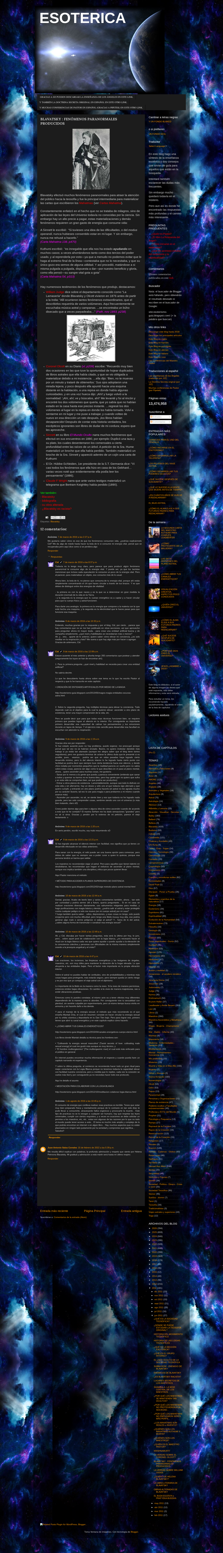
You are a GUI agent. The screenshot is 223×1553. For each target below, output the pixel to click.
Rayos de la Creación (159, 1130)
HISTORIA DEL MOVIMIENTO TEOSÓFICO (168, 1335)
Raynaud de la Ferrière (160, 1126)
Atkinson (153, 805)
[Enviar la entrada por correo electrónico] (46, 517)
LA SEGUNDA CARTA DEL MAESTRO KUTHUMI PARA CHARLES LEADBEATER (171, 533)
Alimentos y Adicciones (160, 769)
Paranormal (154, 1095)
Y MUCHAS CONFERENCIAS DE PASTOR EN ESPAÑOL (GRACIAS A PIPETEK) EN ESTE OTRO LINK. (91, 107)
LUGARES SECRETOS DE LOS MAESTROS (166, 1382)
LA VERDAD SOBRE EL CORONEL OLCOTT (165, 1456)
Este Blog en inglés (158, 339)
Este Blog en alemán (159, 350)
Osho (151, 1088)
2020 (154, 1252)
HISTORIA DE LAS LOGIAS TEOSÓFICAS (167, 1341)
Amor (151, 776)
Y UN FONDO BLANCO (160, 121)
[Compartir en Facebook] (60, 517)
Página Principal (94, 1210)
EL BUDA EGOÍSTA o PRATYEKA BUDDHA (165, 1497)
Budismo (153, 830)
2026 (154, 1228)
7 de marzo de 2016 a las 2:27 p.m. (75, 537)
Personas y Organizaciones (162, 1098)
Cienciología (154, 855)
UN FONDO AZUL (157, 134)
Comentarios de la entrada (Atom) (70, 1217)
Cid (57, 562)
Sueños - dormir (156, 1197)
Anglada (153, 787)
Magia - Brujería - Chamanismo (164, 1026)
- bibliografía (48, 500)
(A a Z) (152, 752)
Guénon (152, 938)
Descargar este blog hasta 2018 (164, 332)
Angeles (152, 783)
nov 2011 (159, 1295)
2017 (154, 1264)
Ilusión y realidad (157, 970)
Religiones (154, 1141)
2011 (154, 1288)
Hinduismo (154, 959)
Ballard (152, 819)
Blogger (134, 1532)
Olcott (151, 1084)
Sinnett (152, 1181)
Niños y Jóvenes (156, 1073)
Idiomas (152, 967)
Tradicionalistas (156, 1208)
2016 (154, 1268)
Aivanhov (153, 765)
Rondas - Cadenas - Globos (162, 1152)
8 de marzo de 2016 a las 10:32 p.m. (83, 621)
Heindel (152, 952)
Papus (152, 1091)
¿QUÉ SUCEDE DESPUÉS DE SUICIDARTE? (168, 638)
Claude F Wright (56, 480)
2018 (154, 1260)
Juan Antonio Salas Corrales (62, 1148)
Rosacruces (154, 1155)
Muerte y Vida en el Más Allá (162, 1066)
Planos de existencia (158, 1102)
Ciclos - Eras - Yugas (159, 848)
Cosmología (154, 866)
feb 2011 (158, 1515)
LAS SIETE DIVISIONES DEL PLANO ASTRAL (169, 561)
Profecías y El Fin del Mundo (162, 1112)
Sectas (152, 1170)
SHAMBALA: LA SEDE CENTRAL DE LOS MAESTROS (164, 1389)
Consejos (153, 859)
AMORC (153, 779)
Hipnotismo (154, 963)
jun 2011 (158, 1315)
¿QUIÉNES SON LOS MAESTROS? (164, 1439)
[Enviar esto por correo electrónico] (52, 517)
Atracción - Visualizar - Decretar (164, 812)
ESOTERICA (82, 18)
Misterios (153, 1062)
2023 (154, 1240)
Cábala (152, 834)
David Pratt (154, 884)
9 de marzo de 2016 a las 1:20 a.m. (83, 826)
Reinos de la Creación (159, 1137)
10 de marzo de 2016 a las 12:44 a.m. (84, 896)
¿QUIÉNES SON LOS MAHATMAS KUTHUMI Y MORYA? (167, 1431)
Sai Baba (153, 1162)
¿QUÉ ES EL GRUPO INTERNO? (164, 1354)
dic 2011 (158, 1291)
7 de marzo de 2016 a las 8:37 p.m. (80, 562)
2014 (154, 1276)
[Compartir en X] (57, 517)
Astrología (153, 801)
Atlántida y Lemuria (158, 808)
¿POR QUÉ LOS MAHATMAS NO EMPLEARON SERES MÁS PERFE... (168, 1416)
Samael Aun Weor (157, 1166)
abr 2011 (159, 1507)
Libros (152, 1013)
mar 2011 (159, 1511)
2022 (154, 1244)
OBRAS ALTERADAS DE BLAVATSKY (165, 1490)
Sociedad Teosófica (158, 1190)
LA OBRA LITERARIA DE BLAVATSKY (165, 1484)
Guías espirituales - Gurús (161, 941)
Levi (151, 1009)
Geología (153, 930)
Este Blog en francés (159, 343)
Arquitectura (154, 794)
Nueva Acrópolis (156, 1077)
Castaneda (154, 837)
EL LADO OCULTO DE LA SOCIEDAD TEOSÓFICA (167, 1361)
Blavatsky (55, 521)
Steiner (152, 1194)
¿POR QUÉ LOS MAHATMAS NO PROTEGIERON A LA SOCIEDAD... (168, 1407)
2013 (154, 1280)
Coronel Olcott (55, 366)
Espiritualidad (155, 916)
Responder (53, 551)
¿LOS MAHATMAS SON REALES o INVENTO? (165, 1424)
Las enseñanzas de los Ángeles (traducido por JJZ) (164, 377)
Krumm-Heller (155, 1002)
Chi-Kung (153, 845)
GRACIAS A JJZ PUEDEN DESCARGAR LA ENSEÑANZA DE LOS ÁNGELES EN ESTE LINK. (86, 96)
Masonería (154, 1039)
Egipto (152, 895)
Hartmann (153, 949)
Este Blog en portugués (160, 346)
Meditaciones (155, 1049)
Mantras (153, 1036)
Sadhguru (153, 1159)
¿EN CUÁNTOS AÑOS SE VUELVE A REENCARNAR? (165, 496)
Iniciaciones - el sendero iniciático (165, 974)
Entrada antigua (131, 1210)
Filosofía (153, 927)
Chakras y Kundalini (158, 841)
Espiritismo (154, 912)
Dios (151, 888)
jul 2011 (158, 1311)
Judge (152, 991)
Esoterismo (154, 909)
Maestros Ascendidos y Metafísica (165, 1020)
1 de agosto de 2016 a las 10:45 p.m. (83, 1101)
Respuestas (56, 557)
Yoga (151, 1216)
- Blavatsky (47, 496)
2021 (154, 1248)
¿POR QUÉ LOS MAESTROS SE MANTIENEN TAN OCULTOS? (168, 1398)
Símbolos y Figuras (158, 1177)
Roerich (152, 1148)
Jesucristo (153, 984)
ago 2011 (159, 1307)
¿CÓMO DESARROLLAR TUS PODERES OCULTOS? (163, 472)
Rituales (152, 1144)
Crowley (152, 874)
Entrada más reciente (54, 1210)
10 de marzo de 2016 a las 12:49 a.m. (84, 932)
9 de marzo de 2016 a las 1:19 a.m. (83, 739)
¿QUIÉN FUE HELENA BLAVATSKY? (165, 1478)
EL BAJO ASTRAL (157, 503)
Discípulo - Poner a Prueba (162, 892)
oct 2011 (158, 1299)
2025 (154, 1232)
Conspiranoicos (156, 863)
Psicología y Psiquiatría (160, 1119)
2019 (154, 1256)
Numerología (155, 1080)
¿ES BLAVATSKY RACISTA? (167, 1377)
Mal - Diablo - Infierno (159, 1032)
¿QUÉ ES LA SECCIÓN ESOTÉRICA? (165, 1348)
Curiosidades (155, 881)
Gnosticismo (154, 934)
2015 (154, 1272)
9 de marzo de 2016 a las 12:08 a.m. (81, 651)
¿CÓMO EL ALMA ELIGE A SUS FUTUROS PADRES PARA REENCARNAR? (164, 511)
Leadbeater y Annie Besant (162, 1005)
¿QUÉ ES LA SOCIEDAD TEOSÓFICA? (166, 1320)
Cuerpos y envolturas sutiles (162, 877)
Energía (152, 905)
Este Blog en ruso (157, 357)
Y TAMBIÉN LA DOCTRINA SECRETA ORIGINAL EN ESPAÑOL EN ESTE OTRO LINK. (83, 102)
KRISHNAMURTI (162, 1451)
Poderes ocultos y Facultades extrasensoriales (163, 1107)
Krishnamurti (155, 998)
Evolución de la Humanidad (162, 920)
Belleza (152, 823)
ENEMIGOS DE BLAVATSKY (167, 1373)
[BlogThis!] (55, 517)
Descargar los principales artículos (165, 335)
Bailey (151, 816)
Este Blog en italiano (158, 353)
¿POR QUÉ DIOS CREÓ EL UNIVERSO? (169, 653)
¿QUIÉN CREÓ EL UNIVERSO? (170, 606)
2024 (154, 1236)
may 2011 (159, 1503)
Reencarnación (156, 1133)
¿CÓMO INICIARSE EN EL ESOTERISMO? (161, 449)
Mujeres (152, 1069)
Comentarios (158, 422)
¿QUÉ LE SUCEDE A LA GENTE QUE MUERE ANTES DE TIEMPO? (165, 488)
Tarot (151, 1201)
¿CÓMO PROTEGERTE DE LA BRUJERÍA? (171, 545)
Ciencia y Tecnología (159, 852)
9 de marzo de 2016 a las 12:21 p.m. (81, 840)
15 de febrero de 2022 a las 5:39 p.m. (96, 1148)
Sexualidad (154, 1173)
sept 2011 (159, 1303)
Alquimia (153, 772)
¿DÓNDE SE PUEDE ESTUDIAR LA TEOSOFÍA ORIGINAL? (167, 1327)
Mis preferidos (155, 1059)
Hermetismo (154, 956)
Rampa (152, 1123)
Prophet (152, 1115)
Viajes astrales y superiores (162, 1212)
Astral (151, 797)
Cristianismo (154, 870)
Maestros (153, 1016)
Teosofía (153, 1205)
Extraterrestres (156, 923)
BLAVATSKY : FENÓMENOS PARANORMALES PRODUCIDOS (167, 1463)
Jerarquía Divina (156, 980)
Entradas (157, 417)
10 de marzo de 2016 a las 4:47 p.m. (81, 956)
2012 (154, 1284)
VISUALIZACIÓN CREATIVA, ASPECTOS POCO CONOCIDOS (170, 593)
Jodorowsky (154, 987)
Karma (152, 995)
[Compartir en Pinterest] (63, 517)
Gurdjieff (153, 945)
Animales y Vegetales (159, 790)
